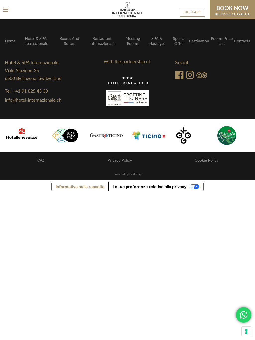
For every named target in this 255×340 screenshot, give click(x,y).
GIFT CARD (192, 12)
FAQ (40, 160)
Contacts (242, 41)
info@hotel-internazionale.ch (33, 100)
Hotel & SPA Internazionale (35, 41)
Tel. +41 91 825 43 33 (26, 91)
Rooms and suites (69, 41)
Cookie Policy (207, 160)
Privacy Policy (119, 160)
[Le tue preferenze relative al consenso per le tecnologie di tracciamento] (246, 331)
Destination (199, 41)
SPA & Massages (156, 41)
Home (10, 41)
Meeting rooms (133, 41)
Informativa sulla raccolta (80, 186)
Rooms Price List (222, 41)
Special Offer (179, 41)
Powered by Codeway (127, 174)
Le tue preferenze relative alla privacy (149, 186)
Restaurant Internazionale (102, 41)
